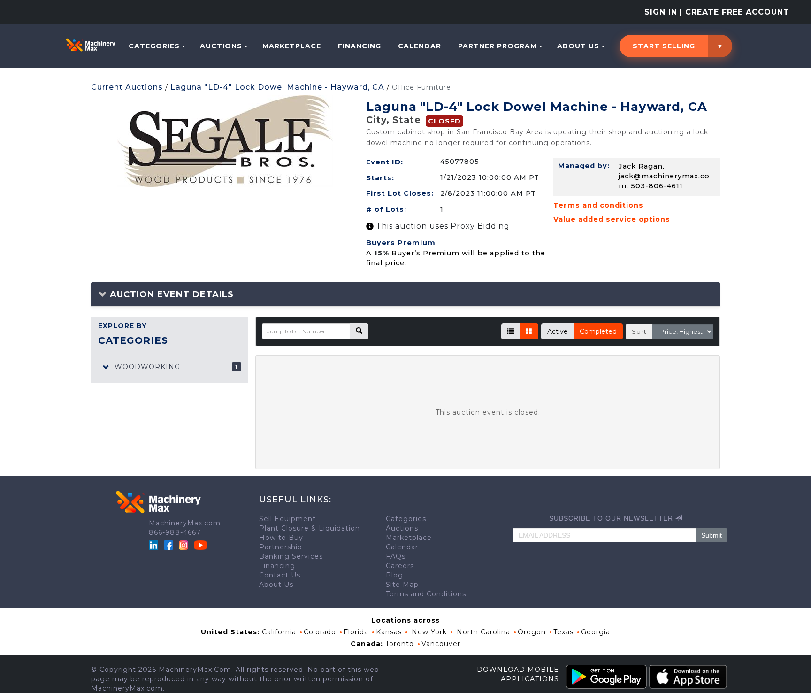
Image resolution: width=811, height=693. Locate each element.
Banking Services (291, 556)
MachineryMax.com (185, 523)
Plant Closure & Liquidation (309, 528)
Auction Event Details (170, 294)
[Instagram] (185, 544)
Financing (359, 46)
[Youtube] (200, 544)
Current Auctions (127, 87)
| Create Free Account (734, 12)
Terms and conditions (598, 205)
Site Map (402, 584)
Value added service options (611, 219)
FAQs (396, 556)
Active (557, 331)
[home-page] (90, 45)
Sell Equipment (287, 519)
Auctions (221, 46)
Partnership (280, 547)
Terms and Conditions (426, 594)
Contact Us (279, 575)
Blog (394, 575)
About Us (578, 46)
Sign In (660, 12)
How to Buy (281, 537)
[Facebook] (168, 544)
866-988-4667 (175, 532)
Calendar (419, 46)
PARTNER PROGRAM (497, 46)
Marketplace (291, 46)
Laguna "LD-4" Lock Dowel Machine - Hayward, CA (277, 87)
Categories (154, 46)
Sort (639, 331)
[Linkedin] (155, 544)
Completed (598, 331)
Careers (400, 566)
